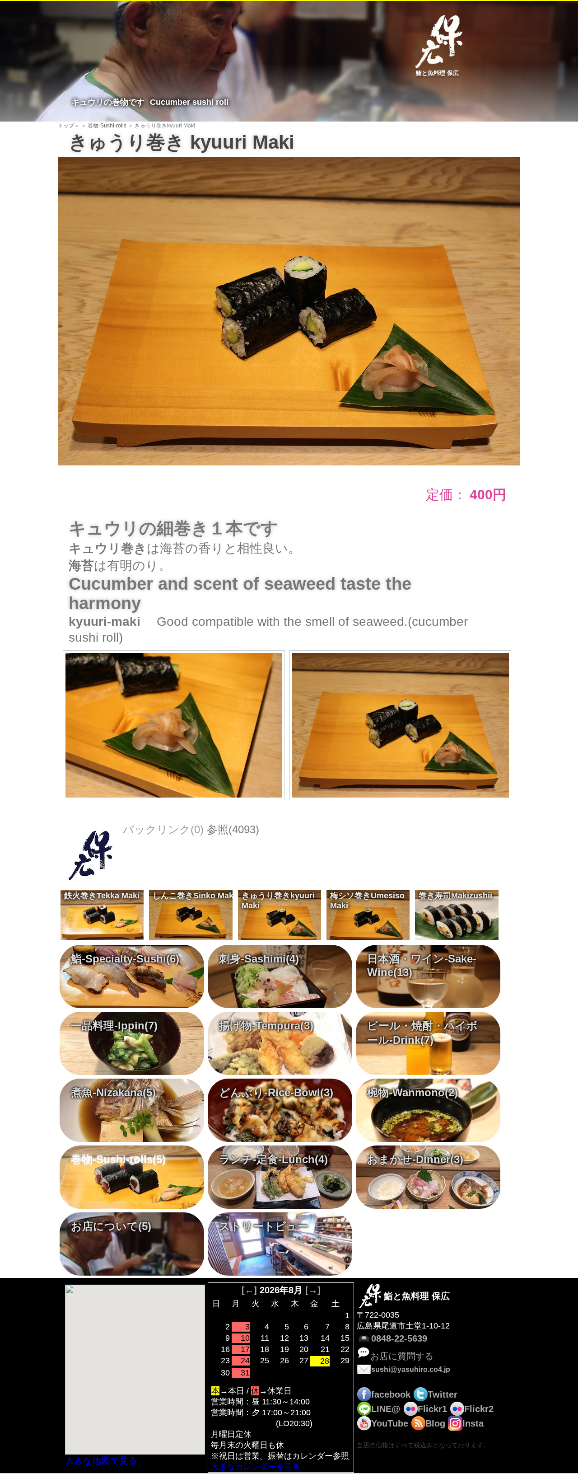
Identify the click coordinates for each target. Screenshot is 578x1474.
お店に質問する (402, 1356)
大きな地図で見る (101, 1460)
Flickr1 (432, 1409)
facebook (390, 1394)
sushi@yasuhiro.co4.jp (410, 1369)
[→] (313, 1290)
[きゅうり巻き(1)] (289, 310)
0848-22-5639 (399, 1338)
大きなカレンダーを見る (255, 1466)
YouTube (389, 1423)
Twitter (442, 1394)
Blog (435, 1423)
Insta (473, 1423)
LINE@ (386, 1409)
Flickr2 (479, 1409)
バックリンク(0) (163, 829)
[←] (249, 1290)
